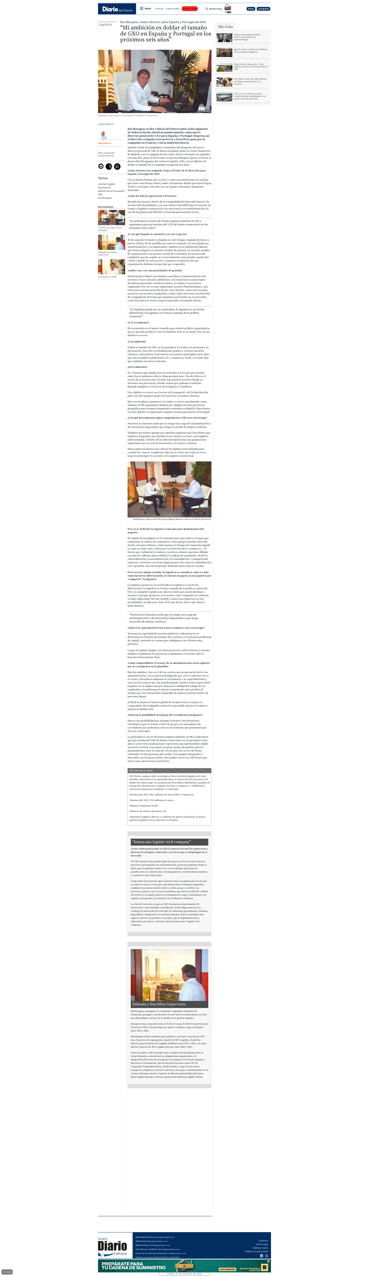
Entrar (251, 8)
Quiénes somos (260, 1247)
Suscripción (263, 8)
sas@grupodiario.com (177, 1253)
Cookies (7, 1272)
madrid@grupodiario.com (159, 1245)
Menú (148, 8)
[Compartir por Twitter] (109, 166)
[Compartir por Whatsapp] (117, 166)
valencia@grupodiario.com (168, 1249)
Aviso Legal (262, 1244)
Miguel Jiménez (104, 143)
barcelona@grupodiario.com (162, 1237)
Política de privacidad (256, 1251)
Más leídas (225, 26)
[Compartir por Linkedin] (101, 166)
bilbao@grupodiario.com (157, 1241)
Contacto (263, 1240)
